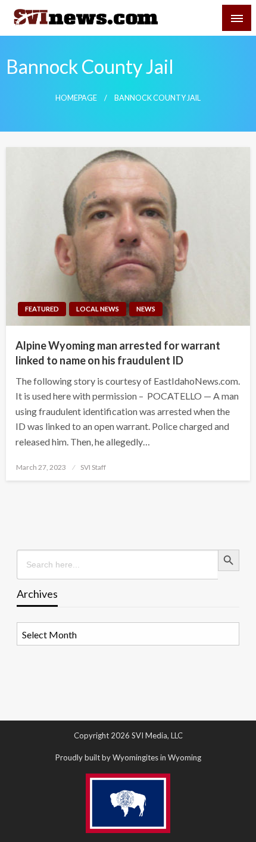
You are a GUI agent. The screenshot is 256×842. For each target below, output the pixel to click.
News (145, 309)
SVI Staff (93, 467)
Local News (97, 309)
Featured (42, 309)
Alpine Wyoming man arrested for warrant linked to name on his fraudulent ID (117, 353)
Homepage (76, 97)
